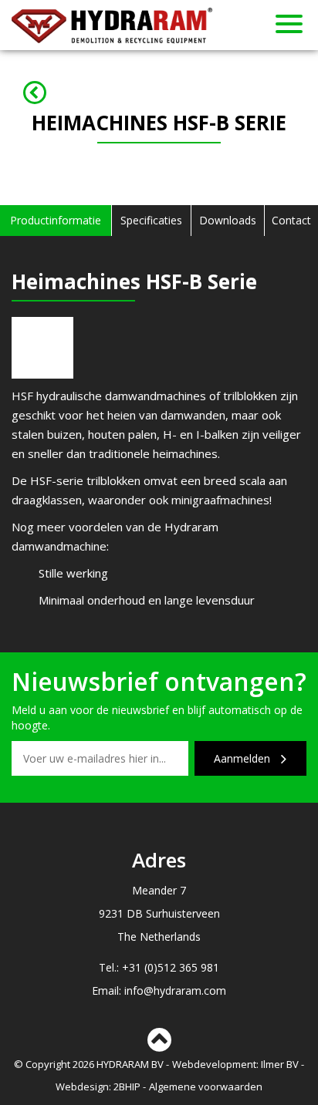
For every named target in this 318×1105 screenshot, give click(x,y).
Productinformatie (55, 220)
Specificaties (151, 220)
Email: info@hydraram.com (159, 990)
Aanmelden (243, 758)
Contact (291, 220)
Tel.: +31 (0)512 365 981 (159, 967)
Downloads (227, 220)
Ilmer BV (280, 1064)
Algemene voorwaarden (205, 1086)
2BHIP (126, 1086)
